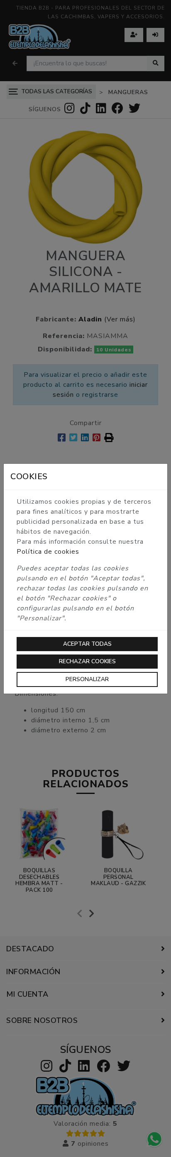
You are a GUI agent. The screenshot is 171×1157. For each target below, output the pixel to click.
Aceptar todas (87, 644)
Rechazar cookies (87, 661)
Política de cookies (48, 551)
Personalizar (87, 679)
